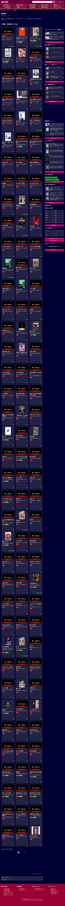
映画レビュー (53, 171)
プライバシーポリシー (38, 898)
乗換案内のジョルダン (28, 898)
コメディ (47, 235)
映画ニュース (20, 7)
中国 (46, 219)
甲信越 (46, 217)
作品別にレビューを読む (8, 894)
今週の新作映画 (33, 5)
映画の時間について (54, 249)
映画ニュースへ (54, 138)
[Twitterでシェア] (25, 852)
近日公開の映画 (45, 5)
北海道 (46, 215)
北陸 (55, 217)
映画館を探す (7, 7)
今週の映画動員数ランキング (50, 61)
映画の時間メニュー (7, 5)
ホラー (56, 235)
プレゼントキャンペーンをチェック (54, 42)
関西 (46, 213)
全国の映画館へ (54, 225)
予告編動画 (33, 7)
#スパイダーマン (48, 177)
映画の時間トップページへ (7, 879)
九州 (46, 222)
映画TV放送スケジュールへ (54, 202)
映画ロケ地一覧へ (54, 240)
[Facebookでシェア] (18, 852)
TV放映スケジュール (55, 891)
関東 (55, 210)
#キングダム (56, 179)
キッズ (56, 233)
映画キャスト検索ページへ (7, 877)
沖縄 (55, 222)
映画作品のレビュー (8, 893)
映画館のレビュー (22, 889)
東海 (55, 213)
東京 (46, 210)
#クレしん (55, 177)
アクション (47, 230)
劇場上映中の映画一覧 (54, 81)
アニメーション (58, 230)
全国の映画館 (22, 888)
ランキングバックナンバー (40, 889)
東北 (55, 215)
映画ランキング (58, 5)
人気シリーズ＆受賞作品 (8, 892)
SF (45, 233)
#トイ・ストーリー (48, 179)
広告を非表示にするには (37, 873)
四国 (55, 219)
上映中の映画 (20, 5)
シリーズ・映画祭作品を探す (54, 181)
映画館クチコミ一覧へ (54, 238)
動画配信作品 (45, 7)
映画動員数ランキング (39, 888)
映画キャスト (9, 10)
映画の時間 (3, 10)
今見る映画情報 (54, 892)
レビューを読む (58, 7)
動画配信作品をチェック (54, 101)
